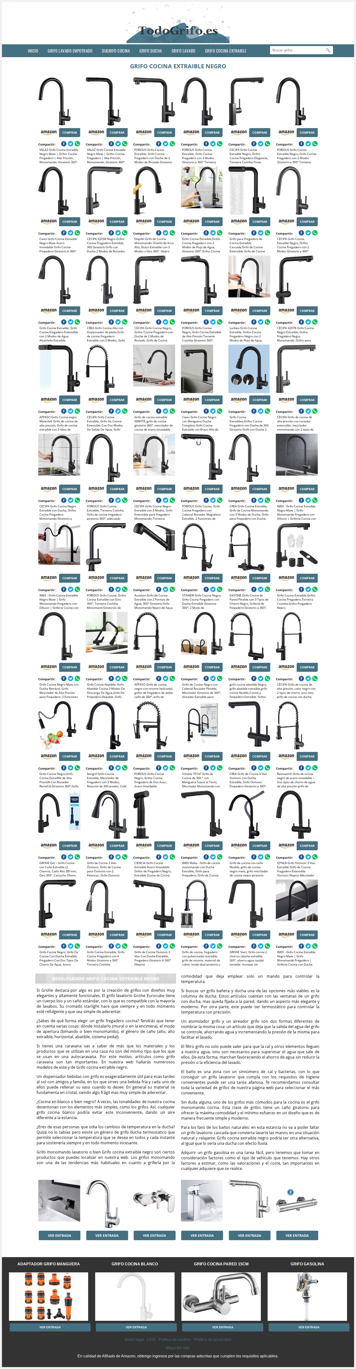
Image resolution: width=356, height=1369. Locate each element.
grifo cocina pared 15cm (221, 1264)
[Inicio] (178, 40)
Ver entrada (59, 1235)
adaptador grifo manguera (48, 1264)
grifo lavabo (183, 51)
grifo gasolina (307, 1264)
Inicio (33, 51)
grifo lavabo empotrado (70, 51)
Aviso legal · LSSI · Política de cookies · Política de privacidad (178, 1340)
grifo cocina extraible (226, 51)
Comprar (69, 133)
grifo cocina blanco (135, 1264)
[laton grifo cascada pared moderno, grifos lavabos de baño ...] (59, 1204)
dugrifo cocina (116, 51)
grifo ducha (150, 51)
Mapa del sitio (178, 1348)
